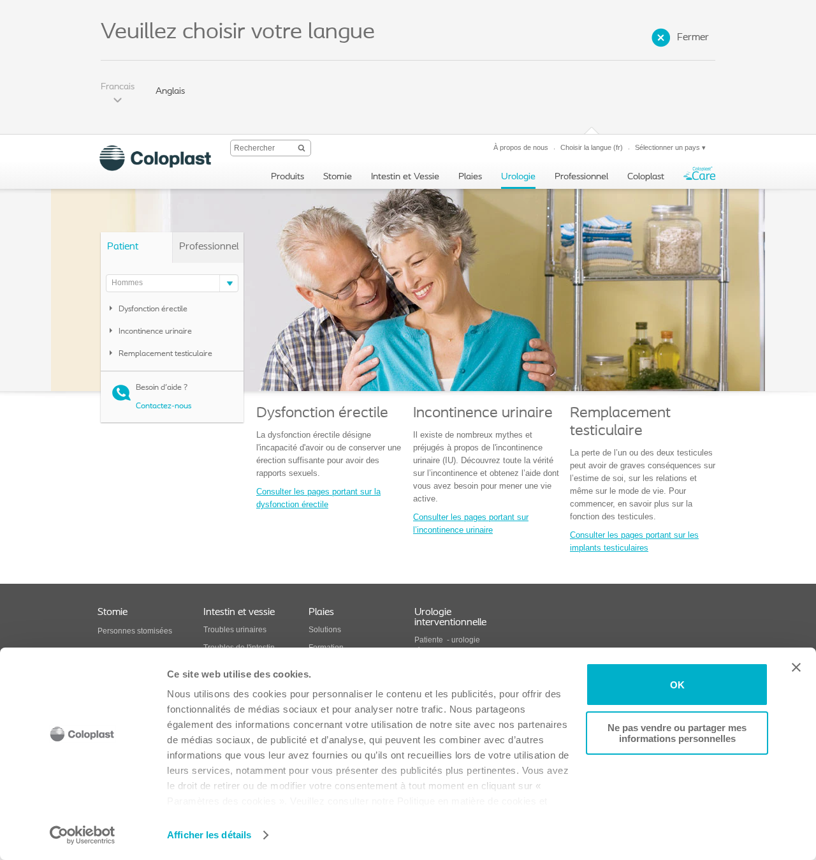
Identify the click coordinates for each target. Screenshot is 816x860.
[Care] (699, 176)
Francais (118, 87)
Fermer (693, 38)
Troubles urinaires (234, 629)
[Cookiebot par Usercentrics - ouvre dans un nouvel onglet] (82, 835)
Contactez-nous (164, 406)
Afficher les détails (209, 834)
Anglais (170, 91)
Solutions (325, 629)
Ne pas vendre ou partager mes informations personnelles (677, 733)
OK (677, 684)
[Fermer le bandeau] (796, 667)
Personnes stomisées (135, 630)
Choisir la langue (591, 147)
